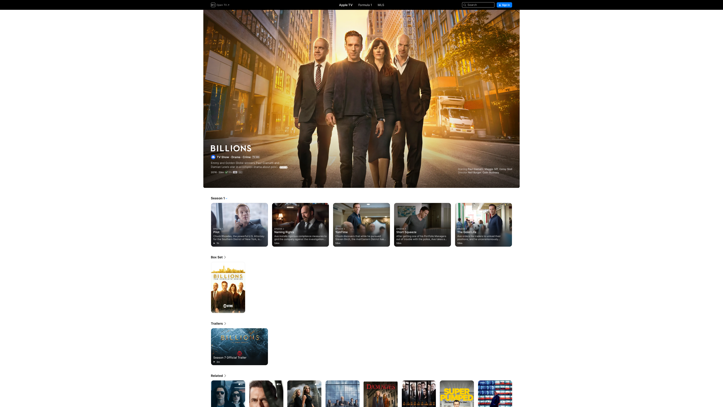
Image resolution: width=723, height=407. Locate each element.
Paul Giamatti (475, 169)
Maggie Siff (491, 169)
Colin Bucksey (491, 172)
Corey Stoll (505, 169)
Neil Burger (474, 172)
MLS (381, 5)
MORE (283, 167)
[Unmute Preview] (509, 17)
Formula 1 (365, 5)
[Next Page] (516, 225)
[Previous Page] (207, 225)
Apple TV (346, 5)
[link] (219, 257)
